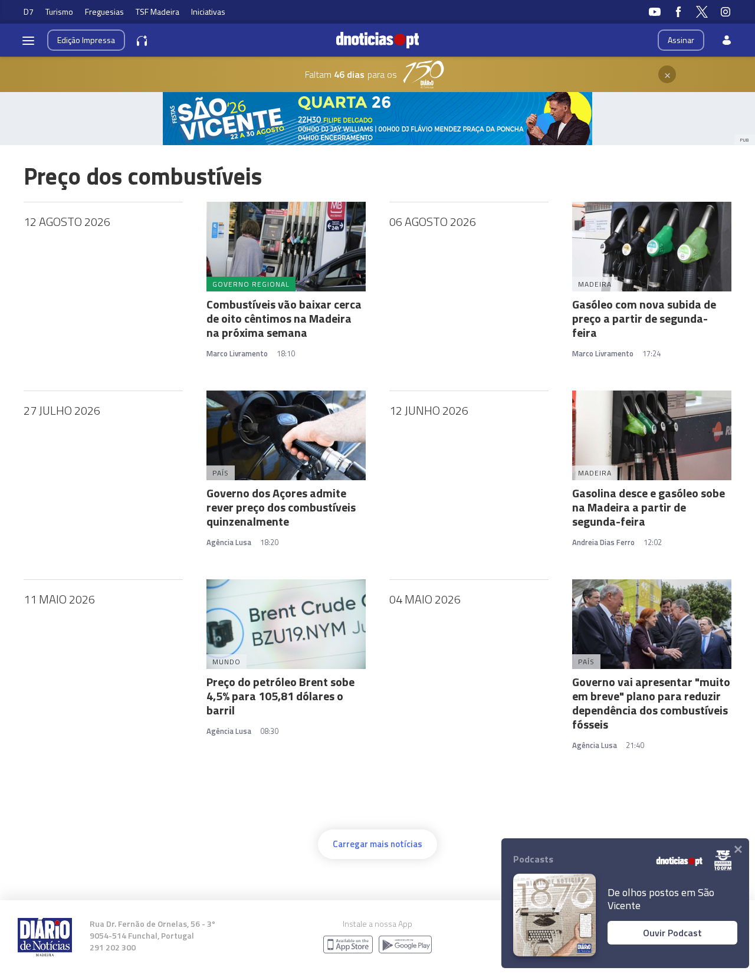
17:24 (651, 353)
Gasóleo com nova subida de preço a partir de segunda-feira (644, 318)
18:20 (269, 542)
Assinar (681, 40)
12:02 (653, 542)
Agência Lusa (228, 542)
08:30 (269, 731)
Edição (86, 40)
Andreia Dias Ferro (603, 542)
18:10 (286, 353)
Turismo (59, 11)
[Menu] (28, 40)
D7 (29, 11)
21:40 (635, 745)
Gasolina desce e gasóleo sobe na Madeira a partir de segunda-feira (648, 507)
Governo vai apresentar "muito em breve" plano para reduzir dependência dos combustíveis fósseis (651, 703)
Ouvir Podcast (672, 933)
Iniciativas (208, 11)
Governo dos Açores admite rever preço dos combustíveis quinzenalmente (281, 507)
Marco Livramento (237, 353)
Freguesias (104, 11)
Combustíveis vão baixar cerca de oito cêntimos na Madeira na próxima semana (284, 318)
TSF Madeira (157, 11)
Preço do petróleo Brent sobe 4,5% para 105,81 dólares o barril (280, 696)
